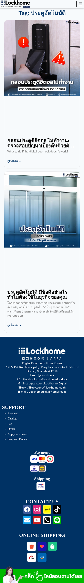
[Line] (57, 520)
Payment (13, 413)
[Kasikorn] (50, 459)
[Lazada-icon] (42, 546)
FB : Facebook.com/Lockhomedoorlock (42, 379)
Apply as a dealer (18, 434)
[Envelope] (27, 520)
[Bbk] (34, 468)
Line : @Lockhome (42, 375)
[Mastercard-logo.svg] (42, 459)
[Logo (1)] (31, 557)
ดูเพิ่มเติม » (14, 161)
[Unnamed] (42, 468)
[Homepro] (42, 557)
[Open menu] (80, 4)
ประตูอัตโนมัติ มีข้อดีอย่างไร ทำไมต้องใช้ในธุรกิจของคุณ (37, 294)
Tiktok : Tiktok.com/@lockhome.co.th (42, 387)
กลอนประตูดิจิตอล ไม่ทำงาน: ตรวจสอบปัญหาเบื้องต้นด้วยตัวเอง (39, 145)
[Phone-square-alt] (47, 520)
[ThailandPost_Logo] (40, 486)
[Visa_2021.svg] (34, 459)
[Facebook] (27, 509)
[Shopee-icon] (31, 546)
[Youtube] (37, 520)
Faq (10, 423)
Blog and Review (18, 439)
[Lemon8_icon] (47, 509)
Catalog (12, 418)
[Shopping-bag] (52, 546)
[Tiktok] (57, 509)
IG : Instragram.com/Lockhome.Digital (42, 383)
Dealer (11, 429)
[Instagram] (37, 509)
